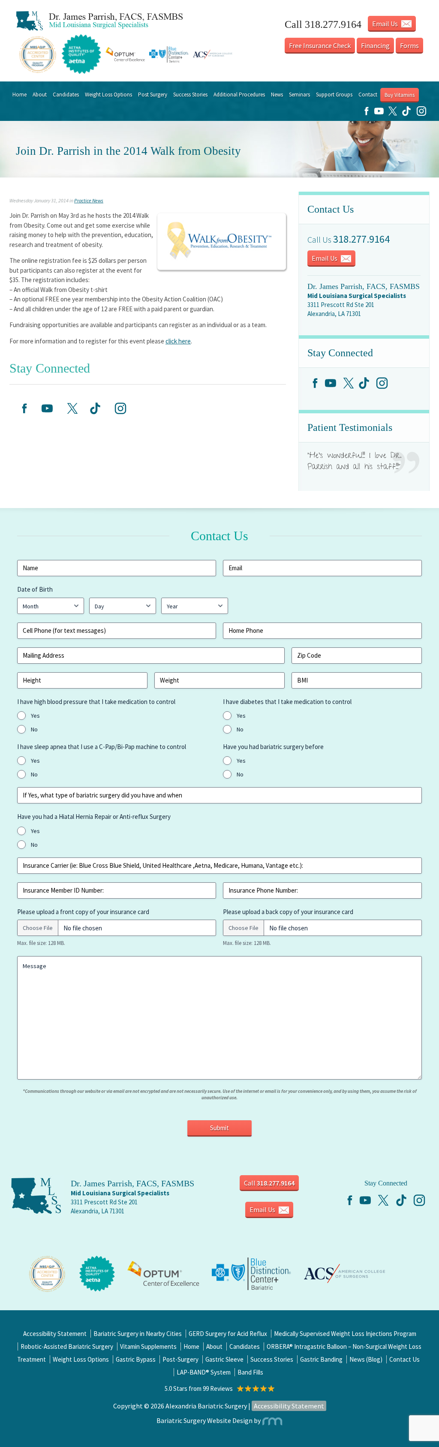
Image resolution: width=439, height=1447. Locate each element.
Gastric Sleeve (224, 1359)
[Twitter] (392, 114)
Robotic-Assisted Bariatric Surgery (67, 1346)
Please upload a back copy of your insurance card (288, 912)
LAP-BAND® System (204, 1372)
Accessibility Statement (55, 1334)
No (34, 729)
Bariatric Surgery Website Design (204, 1420)
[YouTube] (379, 114)
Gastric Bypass (136, 1359)
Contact (367, 94)
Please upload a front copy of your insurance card (83, 912)
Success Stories (190, 94)
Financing (375, 45)
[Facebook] (366, 114)
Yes (35, 715)
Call (269, 1183)
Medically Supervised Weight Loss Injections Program (345, 1334)
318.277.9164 (361, 239)
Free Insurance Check (320, 45)
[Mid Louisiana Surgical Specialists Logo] (99, 21)
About (40, 94)
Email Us (385, 23)
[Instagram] (421, 114)
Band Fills (250, 1372)
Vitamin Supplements (148, 1346)
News (277, 94)
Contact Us (404, 1359)
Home (19, 94)
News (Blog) (365, 1359)
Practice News (88, 200)
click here (178, 341)
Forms (409, 45)
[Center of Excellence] (47, 1273)
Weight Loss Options (108, 94)
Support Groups (334, 94)
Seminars (299, 94)
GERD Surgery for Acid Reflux (228, 1334)
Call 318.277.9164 (323, 24)
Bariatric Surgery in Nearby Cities (137, 1334)
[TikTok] (406, 114)
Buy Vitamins (400, 95)
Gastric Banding (321, 1359)
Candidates (66, 94)
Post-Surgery (180, 1359)
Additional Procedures (239, 94)
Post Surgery (152, 94)
